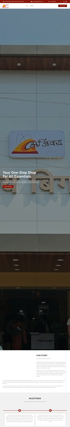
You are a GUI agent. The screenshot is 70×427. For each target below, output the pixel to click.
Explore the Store (8, 186)
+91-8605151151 (53, 1)
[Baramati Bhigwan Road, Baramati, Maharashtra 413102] (3, 1)
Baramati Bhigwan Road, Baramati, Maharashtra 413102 (14, 1)
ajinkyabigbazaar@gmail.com (37, 1)
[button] (3, 410)
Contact (31, 5)
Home (27, 5)
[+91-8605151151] (49, 1)
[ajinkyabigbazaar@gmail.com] (31, 1)
